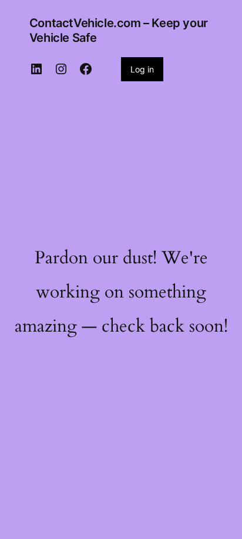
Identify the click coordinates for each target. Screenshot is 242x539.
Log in (142, 69)
